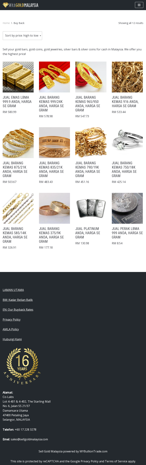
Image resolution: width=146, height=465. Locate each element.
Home (6, 23)
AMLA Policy (11, 329)
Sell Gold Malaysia (50, 451)
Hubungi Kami (12, 339)
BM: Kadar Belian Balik (18, 300)
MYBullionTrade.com (93, 451)
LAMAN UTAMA (13, 290)
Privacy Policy (11, 319)
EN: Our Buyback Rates (18, 310)
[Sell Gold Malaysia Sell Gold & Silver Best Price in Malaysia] (20, 5)
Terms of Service (116, 461)
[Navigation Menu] (139, 5)
